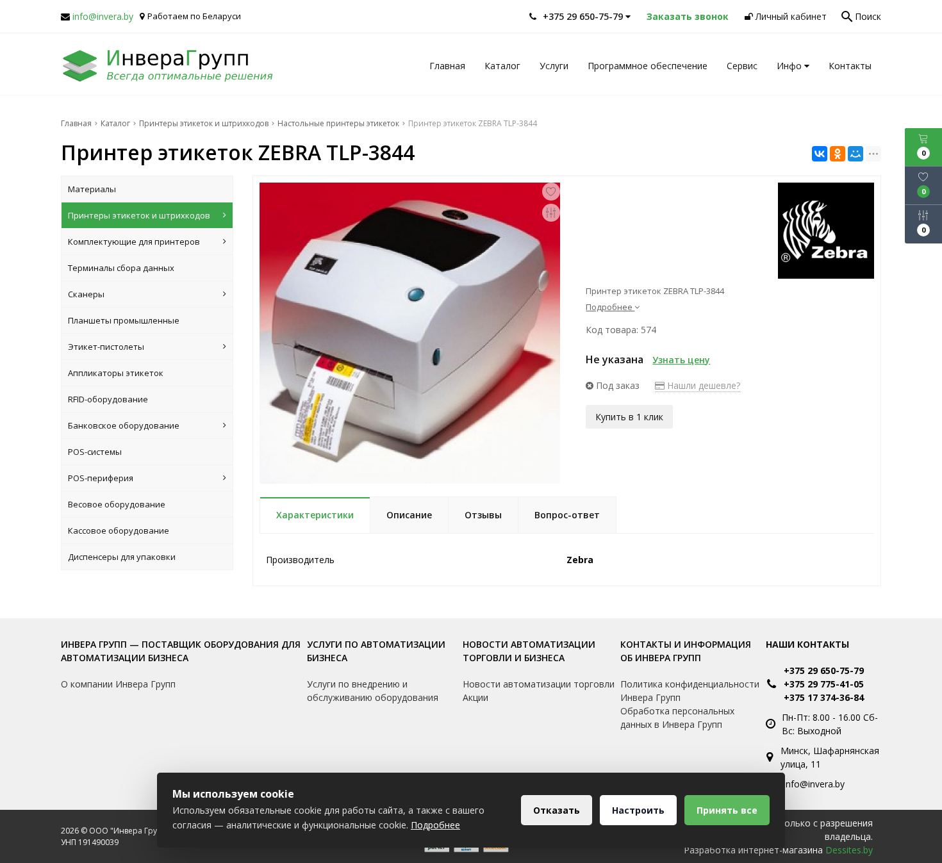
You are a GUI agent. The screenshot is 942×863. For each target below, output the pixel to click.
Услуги (554, 66)
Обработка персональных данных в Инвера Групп (677, 717)
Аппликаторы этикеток (115, 373)
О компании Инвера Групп (118, 684)
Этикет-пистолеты (106, 346)
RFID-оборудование (108, 399)
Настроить (638, 810)
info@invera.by (102, 16)
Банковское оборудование (123, 425)
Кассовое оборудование (118, 530)
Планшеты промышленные (123, 320)
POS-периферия (100, 478)
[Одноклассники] (837, 153)
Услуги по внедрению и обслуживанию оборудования (372, 690)
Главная (447, 66)
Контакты (850, 66)
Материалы (92, 189)
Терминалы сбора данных (121, 268)
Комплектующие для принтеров (134, 241)
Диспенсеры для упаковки (122, 557)
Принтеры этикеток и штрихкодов (139, 215)
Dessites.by (849, 850)
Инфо (790, 66)
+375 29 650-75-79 (824, 670)
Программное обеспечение (647, 66)
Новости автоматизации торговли (539, 684)
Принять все (727, 810)
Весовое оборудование (116, 504)
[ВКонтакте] (819, 153)
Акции (475, 697)
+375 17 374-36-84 (824, 697)
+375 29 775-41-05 (824, 684)
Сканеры (86, 294)
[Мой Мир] (855, 153)
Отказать (556, 810)
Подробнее (435, 825)
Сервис (742, 66)
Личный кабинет (790, 16)
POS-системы (95, 451)
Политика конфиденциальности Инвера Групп (689, 690)
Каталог (502, 66)
